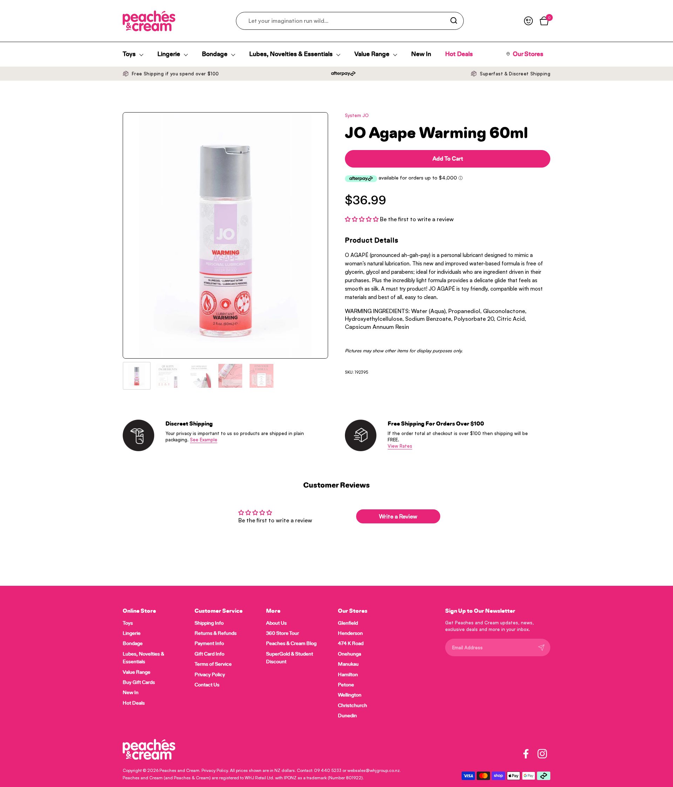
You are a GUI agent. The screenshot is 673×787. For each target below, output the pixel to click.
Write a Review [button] (398, 516)
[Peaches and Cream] (149, 21)
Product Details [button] (372, 240)
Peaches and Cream (179, 770)
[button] (362, 219)
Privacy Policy (215, 770)
